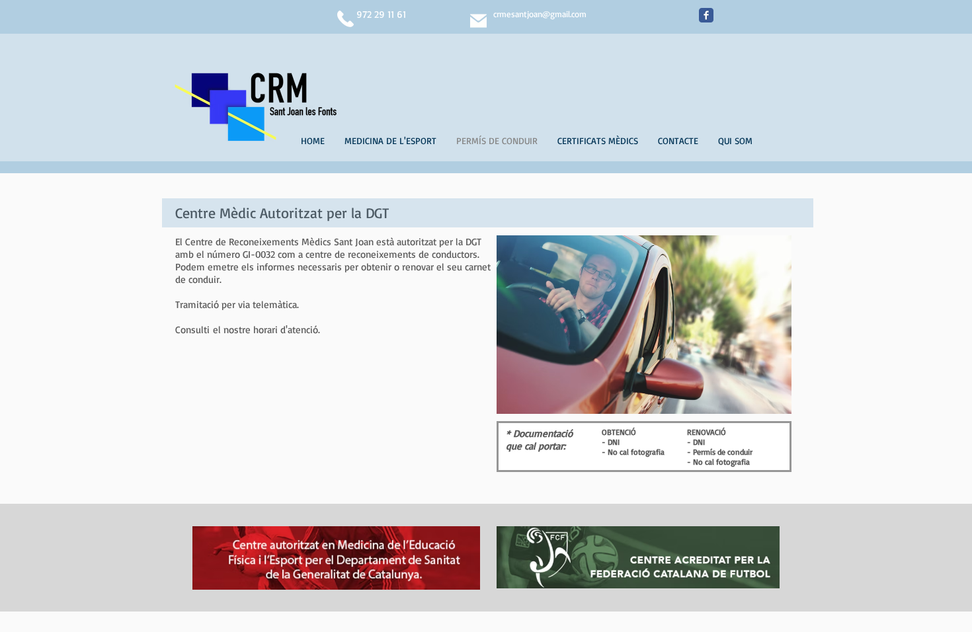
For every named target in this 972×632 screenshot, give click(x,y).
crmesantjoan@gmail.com (540, 14)
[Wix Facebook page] (706, 15)
